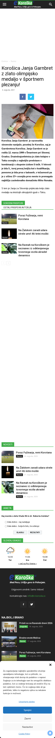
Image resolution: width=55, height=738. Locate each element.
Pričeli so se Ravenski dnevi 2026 (35, 623)
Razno (13, 61)
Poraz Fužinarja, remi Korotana (34, 452)
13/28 (44, 558)
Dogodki (23, 626)
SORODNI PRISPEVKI (13, 203)
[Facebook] (23, 604)
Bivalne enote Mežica (29, 638)
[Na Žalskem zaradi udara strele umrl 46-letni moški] (9, 233)
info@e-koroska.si (36, 595)
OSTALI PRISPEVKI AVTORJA (17, 207)
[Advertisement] (27, 29)
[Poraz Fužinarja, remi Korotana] (9, 219)
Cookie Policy (24, 734)
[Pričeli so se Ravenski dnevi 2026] (9, 627)
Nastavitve (27, 727)
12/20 (10, 558)
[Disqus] (27, 311)
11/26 (27, 558)
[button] (50, 664)
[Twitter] (32, 604)
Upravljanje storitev (27, 702)
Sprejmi (27, 710)
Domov (5, 61)
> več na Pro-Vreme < (27, 563)
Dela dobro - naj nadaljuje (18, 522)
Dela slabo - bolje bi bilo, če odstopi (23, 526)
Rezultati (35, 532)
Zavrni (27, 718)
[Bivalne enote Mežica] (9, 641)
